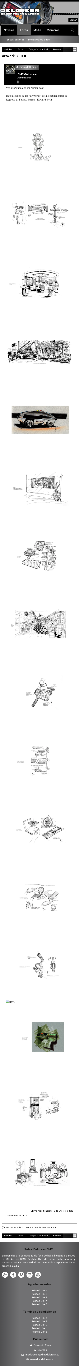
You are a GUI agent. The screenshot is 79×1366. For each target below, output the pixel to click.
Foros (24, 30)
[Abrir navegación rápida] (75, 49)
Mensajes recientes (39, 39)
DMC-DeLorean (27, 74)
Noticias (9, 30)
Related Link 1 (39, 1290)
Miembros (53, 30)
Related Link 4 (39, 1300)
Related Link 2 (39, 1294)
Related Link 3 (39, 1297)
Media (37, 30)
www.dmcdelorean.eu (42, 1359)
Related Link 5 (39, 1304)
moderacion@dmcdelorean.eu (42, 1354)
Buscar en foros (15, 39)
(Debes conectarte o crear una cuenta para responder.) (30, 1227)
